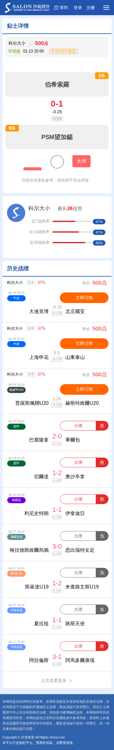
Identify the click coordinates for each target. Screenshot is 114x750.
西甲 (16, 426)
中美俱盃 (16, 610)
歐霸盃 (16, 500)
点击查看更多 (54, 680)
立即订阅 (84, 297)
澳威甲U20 (16, 389)
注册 (90, 7)
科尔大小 (15, 282)
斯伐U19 (16, 573)
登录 (78, 7)
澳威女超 (16, 536)
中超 (16, 298)
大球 (78, 462)
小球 (78, 425)
